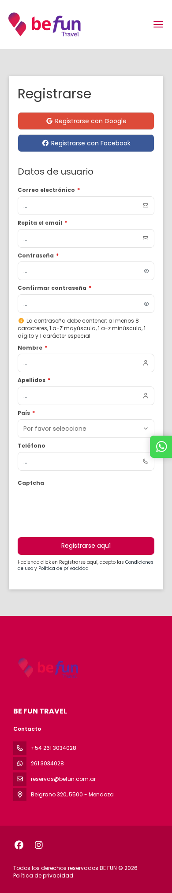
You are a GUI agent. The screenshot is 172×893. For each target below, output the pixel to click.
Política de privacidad (63, 568)
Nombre (32, 347)
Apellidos (34, 380)
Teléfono (31, 445)
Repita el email (42, 222)
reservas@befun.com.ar (63, 779)
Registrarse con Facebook (91, 143)
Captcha (31, 483)
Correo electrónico (49, 190)
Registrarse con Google (91, 121)
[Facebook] (18, 845)
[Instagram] (38, 845)
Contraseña (38, 255)
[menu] (158, 24)
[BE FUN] (47, 668)
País (26, 413)
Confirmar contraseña (54, 288)
